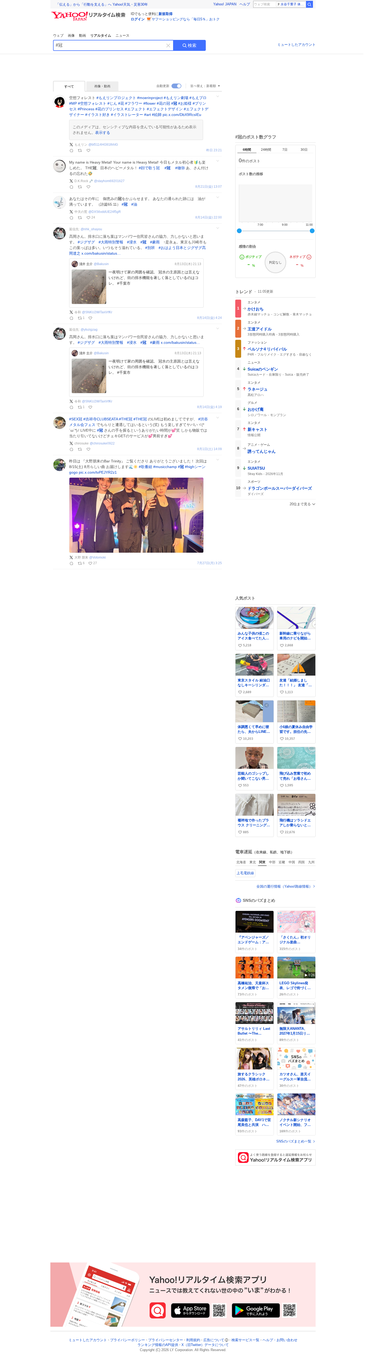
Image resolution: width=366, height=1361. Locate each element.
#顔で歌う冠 (149, 168)
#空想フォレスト (92, 103)
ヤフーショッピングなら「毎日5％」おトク (186, 19)
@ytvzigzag (89, 329)
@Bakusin (101, 264)
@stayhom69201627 (109, 181)
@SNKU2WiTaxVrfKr (97, 312)
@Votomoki (97, 557)
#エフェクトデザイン (165, 109)
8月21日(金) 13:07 (208, 186)
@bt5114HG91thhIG (103, 144)
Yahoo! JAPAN (224, 4)
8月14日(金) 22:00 (208, 217)
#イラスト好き (97, 114)
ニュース (122, 35)
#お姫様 (185, 103)
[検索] (309, 4)
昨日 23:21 (214, 150)
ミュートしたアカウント (296, 45)
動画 (82, 35)
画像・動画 (102, 86)
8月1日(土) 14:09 (209, 449)
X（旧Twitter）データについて (205, 1345)
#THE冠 (125, 419)
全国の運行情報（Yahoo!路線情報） (284, 886)
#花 (121, 103)
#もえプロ (198, 98)
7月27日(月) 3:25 (209, 563)
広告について (213, 1340)
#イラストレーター (127, 114)
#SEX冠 (75, 419)
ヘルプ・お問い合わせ (280, 1340)
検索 (192, 45)
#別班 (150, 248)
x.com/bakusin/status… (101, 253)
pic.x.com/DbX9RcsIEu (182, 114)
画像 (71, 35)
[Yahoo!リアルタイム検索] (89, 13)
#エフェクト (135, 109)
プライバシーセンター (165, 1340)
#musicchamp (165, 467)
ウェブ (58, 35)
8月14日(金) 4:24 (209, 318)
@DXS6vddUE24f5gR (104, 212)
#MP (73, 103)
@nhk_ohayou (91, 229)
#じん (112, 103)
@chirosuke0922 (102, 443)
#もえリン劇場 (176, 98)
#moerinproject (150, 98)
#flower (149, 103)
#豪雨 (155, 242)
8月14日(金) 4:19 (209, 407)
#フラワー (133, 103)
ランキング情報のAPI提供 (157, 1345)
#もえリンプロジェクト (116, 98)
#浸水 (132, 242)
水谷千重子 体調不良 (293, 4)
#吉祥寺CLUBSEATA (100, 419)
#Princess (86, 109)
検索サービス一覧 (245, 1340)
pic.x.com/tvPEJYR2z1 (98, 472)
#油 (134, 204)
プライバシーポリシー (127, 1340)
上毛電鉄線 (245, 873)
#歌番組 (145, 467)
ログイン (138, 19)
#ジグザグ (86, 242)
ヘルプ (245, 4)
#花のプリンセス (109, 109)
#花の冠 (163, 103)
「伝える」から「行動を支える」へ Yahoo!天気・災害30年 (102, 4)
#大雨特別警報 (111, 242)
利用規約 (193, 1340)
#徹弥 (180, 168)
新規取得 (166, 14)
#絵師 (157, 114)
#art (147, 114)
